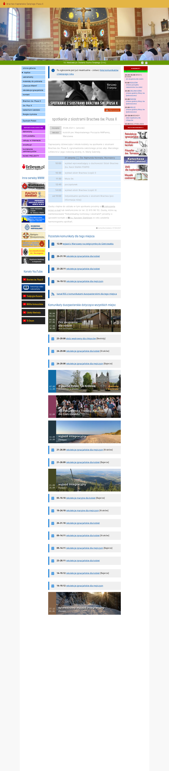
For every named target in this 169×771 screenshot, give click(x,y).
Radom (133, 99)
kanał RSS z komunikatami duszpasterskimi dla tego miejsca (87, 293)
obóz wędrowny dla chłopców (81, 338)
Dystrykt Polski (29, 121)
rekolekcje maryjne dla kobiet (80, 497)
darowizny (27, 131)
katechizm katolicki (31, 110)
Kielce (132, 107)
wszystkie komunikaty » (136, 127)
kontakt (26, 94)
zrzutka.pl (27, 145)
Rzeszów (134, 83)
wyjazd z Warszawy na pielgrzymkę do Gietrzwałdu (88, 243)
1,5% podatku (29, 136)
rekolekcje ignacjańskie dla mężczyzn (84, 281)
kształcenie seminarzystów (29, 150)
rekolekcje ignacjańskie (33, 90)
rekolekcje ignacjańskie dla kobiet (83, 256)
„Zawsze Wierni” (30, 86)
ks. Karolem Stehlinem (81, 217)
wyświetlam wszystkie (137, 71)
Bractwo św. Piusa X (32, 101)
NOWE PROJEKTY (31, 156)
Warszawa (113, 110)
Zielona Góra (136, 91)
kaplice (27, 72)
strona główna (29, 68)
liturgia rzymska (30, 114)
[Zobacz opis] (84, 333)
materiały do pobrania (32, 81)
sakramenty (28, 77)
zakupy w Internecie (32, 140)
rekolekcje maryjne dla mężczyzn (82, 510)
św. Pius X (27, 105)
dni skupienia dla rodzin (134, 79)
